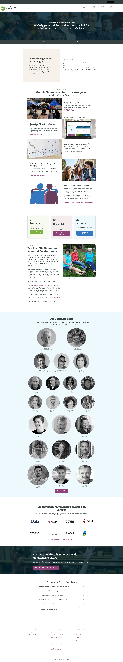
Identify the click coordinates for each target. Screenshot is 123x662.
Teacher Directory (55, 636)
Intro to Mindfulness (31, 634)
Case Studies (79, 637)
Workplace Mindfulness (57, 649)
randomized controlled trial (40, 285)
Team (77, 642)
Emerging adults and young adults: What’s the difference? (53, 599)
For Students (110, 2)
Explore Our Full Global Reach (60, 540)
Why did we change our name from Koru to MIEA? (51, 595)
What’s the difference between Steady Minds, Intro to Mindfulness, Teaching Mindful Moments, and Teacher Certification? (59, 608)
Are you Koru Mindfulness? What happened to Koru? (52, 591)
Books (77, 640)
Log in (69, 659)
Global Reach (91, 41)
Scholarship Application (57, 639)
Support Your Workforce (85, 233)
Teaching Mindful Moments (57, 634)
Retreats (29, 637)
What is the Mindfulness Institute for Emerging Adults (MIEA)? (54, 586)
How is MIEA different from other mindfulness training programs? (55, 603)
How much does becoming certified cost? (49, 614)
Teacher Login (117, 2)
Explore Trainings (36, 232)
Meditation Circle (31, 636)
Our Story (78, 633)
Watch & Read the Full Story (47, 568)
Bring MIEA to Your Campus (61, 233)
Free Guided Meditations (33, 639)
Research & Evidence (81, 636)
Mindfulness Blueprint (56, 651)
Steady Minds (30, 633)
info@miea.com (64, 659)
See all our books (55, 297)
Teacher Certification (56, 633)
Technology (78, 639)
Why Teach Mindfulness (57, 637)
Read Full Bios (61, 491)
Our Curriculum (79, 634)
